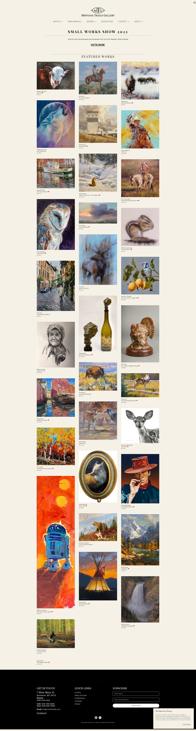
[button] (58, 21)
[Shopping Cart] (194, 3)
